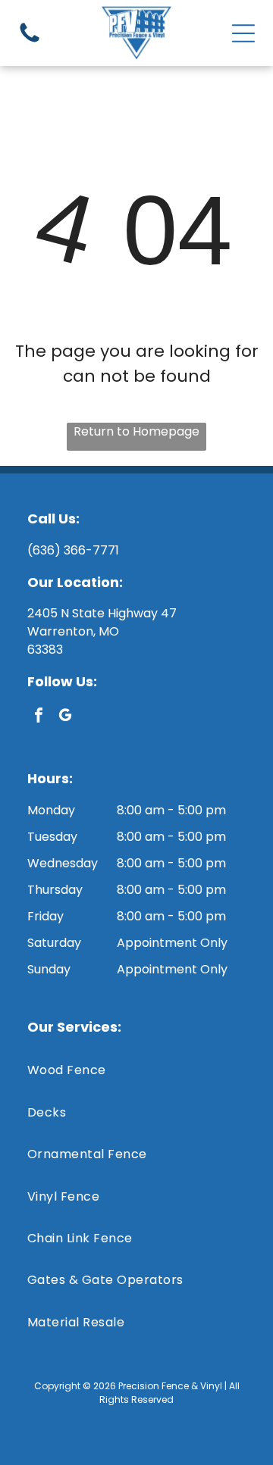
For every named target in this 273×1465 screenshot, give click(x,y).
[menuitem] (136, 1070)
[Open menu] (243, 33)
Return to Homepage (136, 431)
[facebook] (38, 717)
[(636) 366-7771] (29, 41)
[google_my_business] (65, 717)
